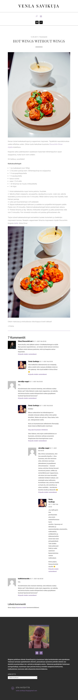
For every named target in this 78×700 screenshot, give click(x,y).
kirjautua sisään (21, 607)
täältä (16, 223)
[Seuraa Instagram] (37, 22)
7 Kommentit (43, 37)
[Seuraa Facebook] (41, 22)
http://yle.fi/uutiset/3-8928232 (38, 430)
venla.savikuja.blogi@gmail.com (26, 690)
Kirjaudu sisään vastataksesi (27, 354)
